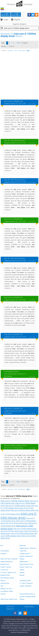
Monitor (22, 575)
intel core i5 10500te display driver (18, 505)
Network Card (5, 564)
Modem (22, 572)
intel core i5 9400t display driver (25, 528)
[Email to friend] (36, 15)
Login (6, 19)
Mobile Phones (5, 575)
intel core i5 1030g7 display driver (16, 523)
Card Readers (5, 551)
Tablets (22, 570)
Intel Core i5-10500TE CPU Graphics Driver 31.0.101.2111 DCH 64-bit (15, 410)
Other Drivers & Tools (26, 564)
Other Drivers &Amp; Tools (9, 599)
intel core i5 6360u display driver (19, 534)
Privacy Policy (29, 607)
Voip (2, 586)
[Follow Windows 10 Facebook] (29, 15)
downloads (21, 50)
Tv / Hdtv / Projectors (26, 583)
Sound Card (4, 570)
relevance (10, 50)
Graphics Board (25, 553)
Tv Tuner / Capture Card (8, 572)
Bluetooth (23, 545)
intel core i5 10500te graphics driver (15, 501)
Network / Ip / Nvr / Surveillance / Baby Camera (7, 591)
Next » (19, 43)
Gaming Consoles (25, 580)
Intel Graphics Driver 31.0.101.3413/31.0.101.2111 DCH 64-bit (15, 373)
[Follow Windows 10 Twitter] (33, 15)
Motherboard (24, 561)
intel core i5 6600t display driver (22, 533)
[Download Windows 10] (19, 4)
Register (17, 19)
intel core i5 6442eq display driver (23, 510)
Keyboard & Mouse (7, 561)
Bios (2, 545)
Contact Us (10, 609)
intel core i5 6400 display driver (19, 515)
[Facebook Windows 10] (15, 613)
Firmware (3, 553)
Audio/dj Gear (5, 583)
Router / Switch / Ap (26, 567)
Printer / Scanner (6, 567)
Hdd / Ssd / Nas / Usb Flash (9, 559)
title (16, 50)
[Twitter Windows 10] (20, 613)
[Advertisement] (19, 75)
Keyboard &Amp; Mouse (27, 594)
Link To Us (10, 607)
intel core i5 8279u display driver (12, 531)
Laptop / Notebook (25, 586)
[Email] (25, 613)
